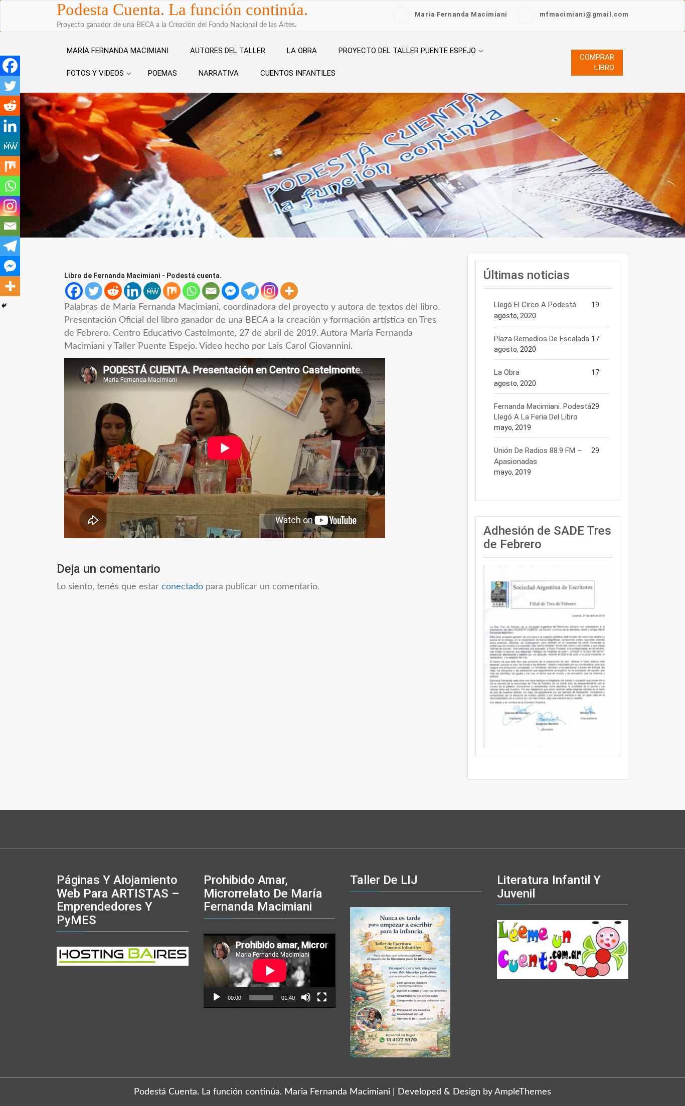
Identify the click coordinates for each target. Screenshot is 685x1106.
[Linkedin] (132, 291)
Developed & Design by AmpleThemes (474, 1091)
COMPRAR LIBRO (597, 62)
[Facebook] (74, 291)
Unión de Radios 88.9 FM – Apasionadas (538, 456)
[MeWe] (152, 291)
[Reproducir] (217, 997)
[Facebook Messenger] (230, 291)
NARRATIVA (219, 73)
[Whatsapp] (191, 291)
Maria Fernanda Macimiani (461, 14)
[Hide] (4, 306)
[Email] (211, 291)
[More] (289, 291)
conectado (182, 586)
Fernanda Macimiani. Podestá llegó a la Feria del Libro (542, 411)
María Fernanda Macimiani (117, 50)
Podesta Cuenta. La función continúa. (182, 10)
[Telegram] (250, 291)
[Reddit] (113, 291)
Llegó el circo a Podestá (535, 304)
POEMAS (162, 73)
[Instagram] (269, 291)
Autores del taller (227, 50)
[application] (269, 971)
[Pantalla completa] (322, 997)
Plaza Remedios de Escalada (541, 338)
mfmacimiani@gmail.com (584, 14)
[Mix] (172, 291)
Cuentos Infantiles (297, 73)
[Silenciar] (306, 997)
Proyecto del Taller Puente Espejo (407, 50)
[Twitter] (93, 291)
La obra (302, 50)
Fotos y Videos (95, 73)
